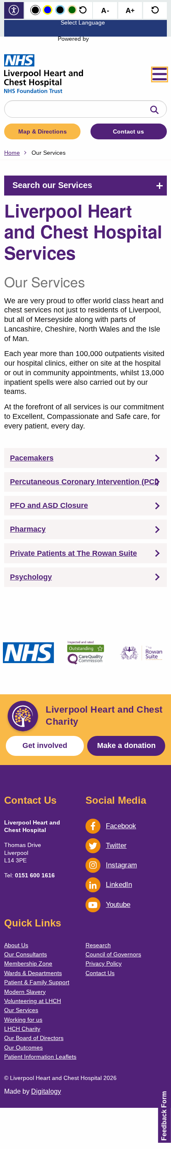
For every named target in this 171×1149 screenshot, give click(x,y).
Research (98, 945)
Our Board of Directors (34, 1038)
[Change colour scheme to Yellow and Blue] (48, 10)
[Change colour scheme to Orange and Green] (72, 10)
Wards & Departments (33, 973)
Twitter (116, 845)
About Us (16, 945)
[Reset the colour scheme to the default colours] (83, 10)
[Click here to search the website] (154, 110)
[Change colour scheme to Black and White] (35, 10)
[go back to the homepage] (43, 74)
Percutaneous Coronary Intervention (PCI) (84, 482)
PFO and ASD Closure (49, 505)
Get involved (44, 745)
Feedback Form (164, 1116)
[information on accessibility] (14, 11)
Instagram (121, 865)
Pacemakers (32, 458)
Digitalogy (46, 1091)
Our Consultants (25, 954)
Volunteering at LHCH (32, 1001)
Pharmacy (28, 529)
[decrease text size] (105, 11)
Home (12, 152)
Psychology (31, 577)
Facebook (121, 826)
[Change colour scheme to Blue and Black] (60, 10)
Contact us (128, 131)
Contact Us (100, 973)
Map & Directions (42, 131)
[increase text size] (130, 11)
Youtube (118, 905)
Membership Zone (28, 963)
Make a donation (126, 745)
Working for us (23, 1019)
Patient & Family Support (36, 982)
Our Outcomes (23, 1047)
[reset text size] (155, 10)
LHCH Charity (22, 1028)
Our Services (21, 1010)
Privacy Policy (104, 963)
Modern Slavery (25, 991)
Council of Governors (113, 954)
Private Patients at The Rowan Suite (73, 553)
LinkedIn (119, 885)
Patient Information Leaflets (40, 1056)
